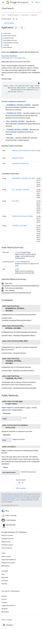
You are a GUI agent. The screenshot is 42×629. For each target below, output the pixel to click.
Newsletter (5, 577)
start (16, 269)
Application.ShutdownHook (20, 163)
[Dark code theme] (38, 83)
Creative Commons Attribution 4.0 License (15, 496)
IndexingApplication (20, 58)
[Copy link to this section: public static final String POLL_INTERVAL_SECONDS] (23, 328)
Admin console (6, 556)
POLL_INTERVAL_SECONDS (20, 189)
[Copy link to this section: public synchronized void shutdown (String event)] (18, 427)
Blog (3, 574)
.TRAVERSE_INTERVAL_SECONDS (17, 130)
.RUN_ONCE (9, 138)
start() (29, 68)
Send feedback (9, 23)
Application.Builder (18, 158)
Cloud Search (8, 8)
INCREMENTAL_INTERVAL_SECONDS (23, 178)
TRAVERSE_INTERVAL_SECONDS (22, 216)
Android (4, 596)
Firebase (4, 602)
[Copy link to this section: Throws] (10, 467)
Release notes (6, 541)
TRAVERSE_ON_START (19, 225)
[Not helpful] (16, 18)
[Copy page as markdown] (22, 27)
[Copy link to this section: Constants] (15, 300)
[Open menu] (3, 2)
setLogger (18, 252)
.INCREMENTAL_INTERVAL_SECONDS (18, 105)
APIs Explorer (6, 566)
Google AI (4, 608)
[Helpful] (13, 18)
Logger (17, 256)
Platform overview (7, 535)
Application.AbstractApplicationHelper (24, 150)
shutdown (18, 261)
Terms (4, 620)
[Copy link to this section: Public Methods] (20, 396)
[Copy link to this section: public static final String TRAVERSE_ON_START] (25, 378)
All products (5, 612)
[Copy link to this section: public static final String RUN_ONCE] (7, 343)
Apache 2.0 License (17, 498)
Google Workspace (13, 15)
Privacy (9, 620)
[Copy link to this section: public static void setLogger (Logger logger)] (19, 404)
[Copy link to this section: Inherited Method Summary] (28, 279)
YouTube (4, 583)
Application (30, 256)
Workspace (22, 2)
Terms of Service (7, 548)
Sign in (37, 2)
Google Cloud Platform (9, 605)
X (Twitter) (5, 580)
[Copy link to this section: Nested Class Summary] (25, 146)
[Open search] (32, 2)
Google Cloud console (8, 562)
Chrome (4, 599)
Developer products (8, 538)
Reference (34, 15)
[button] (12, 288)
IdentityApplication (7, 58)
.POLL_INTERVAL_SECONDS (15, 121)
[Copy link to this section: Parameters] (13, 413)
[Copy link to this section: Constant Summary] (21, 174)
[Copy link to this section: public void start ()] (18, 447)
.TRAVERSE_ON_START (13, 113)
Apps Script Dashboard (9, 559)
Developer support (7, 545)
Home (3, 15)
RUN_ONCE (15, 201)
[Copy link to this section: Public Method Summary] (25, 248)
